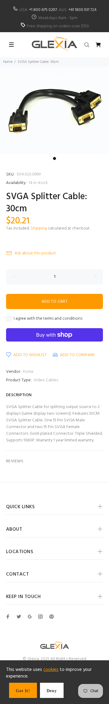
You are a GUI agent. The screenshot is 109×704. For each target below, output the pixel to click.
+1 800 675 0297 (43, 9)
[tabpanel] (54, 110)
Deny (52, 691)
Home (7, 62)
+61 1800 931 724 (82, 9)
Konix (28, 371)
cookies (50, 669)
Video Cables (46, 380)
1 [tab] (54, 158)
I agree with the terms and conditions (48, 318)
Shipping (39, 228)
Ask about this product (35, 253)
